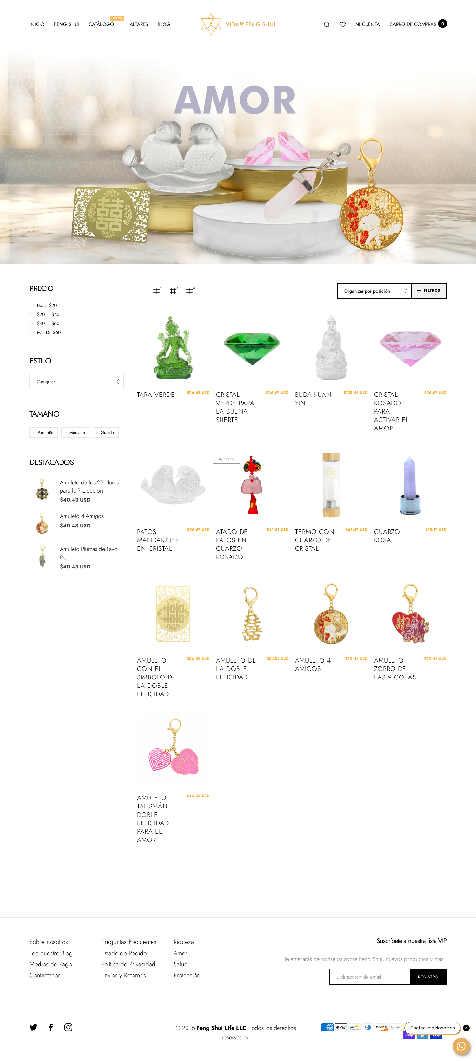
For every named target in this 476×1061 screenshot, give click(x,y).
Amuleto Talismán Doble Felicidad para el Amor (153, 819)
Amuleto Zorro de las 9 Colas (395, 669)
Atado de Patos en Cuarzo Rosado (232, 544)
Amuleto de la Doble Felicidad (236, 669)
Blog (164, 24)
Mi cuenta (367, 24)
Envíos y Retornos (123, 975)
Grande (107, 432)
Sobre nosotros (48, 941)
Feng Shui (66, 24)
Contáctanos (45, 975)
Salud (181, 964)
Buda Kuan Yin (313, 399)
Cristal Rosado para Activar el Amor (391, 412)
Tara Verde (156, 395)
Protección (187, 975)
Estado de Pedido (124, 953)
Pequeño (45, 432)
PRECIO (41, 288)
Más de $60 (49, 332)
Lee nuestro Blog (51, 953)
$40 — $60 (48, 323)
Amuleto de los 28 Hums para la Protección (89, 486)
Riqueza (184, 941)
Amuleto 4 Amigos (82, 516)
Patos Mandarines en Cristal (158, 540)
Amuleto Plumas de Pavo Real (89, 553)
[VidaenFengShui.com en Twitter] (33, 1027)
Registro (428, 977)
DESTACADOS (51, 462)
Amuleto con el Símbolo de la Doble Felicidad (156, 677)
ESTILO (40, 361)
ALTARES (139, 24)
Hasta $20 (47, 305)
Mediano (77, 432)
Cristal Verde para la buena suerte (235, 407)
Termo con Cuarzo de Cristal (314, 540)
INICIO (36, 24)
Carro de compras (417, 24)
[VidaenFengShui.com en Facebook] (51, 1027)
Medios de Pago (50, 964)
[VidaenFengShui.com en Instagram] (68, 1027)
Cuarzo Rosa (387, 536)
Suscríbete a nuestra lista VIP (412, 941)
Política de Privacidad (128, 964)
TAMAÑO (44, 414)
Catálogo (104, 23)
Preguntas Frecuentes (128, 941)
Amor (180, 953)
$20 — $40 (48, 314)
